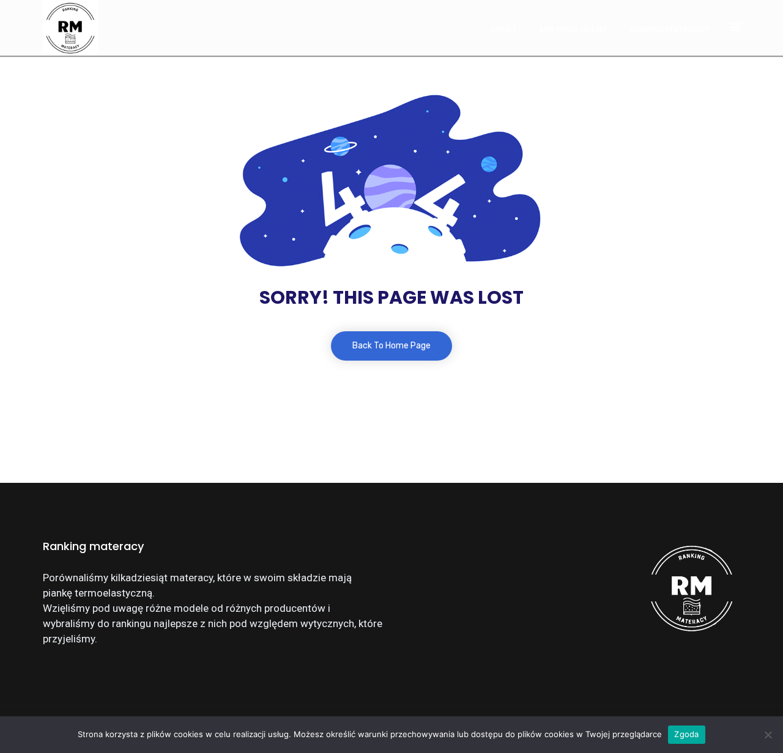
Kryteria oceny (573, 29)
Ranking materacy (669, 29)
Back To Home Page (391, 345)
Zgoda (686, 734)
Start (503, 29)
